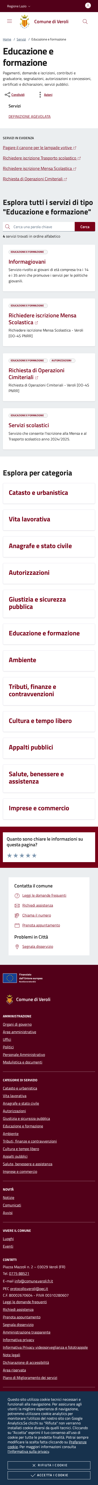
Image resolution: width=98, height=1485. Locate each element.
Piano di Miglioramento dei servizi (30, 1377)
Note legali (11, 1355)
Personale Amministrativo (24, 1054)
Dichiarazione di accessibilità (26, 1362)
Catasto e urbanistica (20, 1088)
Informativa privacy (18, 1340)
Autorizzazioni (14, 1111)
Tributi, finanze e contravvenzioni (30, 1141)
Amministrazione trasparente (26, 1332)
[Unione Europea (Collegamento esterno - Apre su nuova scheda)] (49, 979)
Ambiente (11, 1133)
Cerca (84, 227)
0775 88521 (19, 1273)
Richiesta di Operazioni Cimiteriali (36, 373)
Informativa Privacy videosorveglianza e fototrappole (45, 1347)
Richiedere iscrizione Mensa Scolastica (42, 318)
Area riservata (14, 1370)
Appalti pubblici (15, 1156)
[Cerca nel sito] (85, 21)
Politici (8, 1047)
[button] (19, 6)
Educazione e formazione (23, 1126)
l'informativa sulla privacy (28, 1451)
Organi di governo (17, 1024)
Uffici (7, 1039)
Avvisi (8, 1212)
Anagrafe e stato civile (21, 1103)
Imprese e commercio (20, 1171)
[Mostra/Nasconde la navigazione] (9, 21)
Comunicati (12, 1205)
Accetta (52, 1474)
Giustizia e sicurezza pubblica (26, 1118)
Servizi (21, 39)
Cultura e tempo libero (21, 1149)
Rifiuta (53, 1465)
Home (7, 39)
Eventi (8, 1246)
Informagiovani (27, 261)
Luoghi (8, 1238)
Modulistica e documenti (22, 1062)
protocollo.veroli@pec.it (29, 1288)
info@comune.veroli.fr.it (34, 1281)
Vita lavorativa (14, 1096)
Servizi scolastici (29, 425)
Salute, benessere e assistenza (27, 1164)
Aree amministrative (19, 1032)
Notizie (8, 1197)
